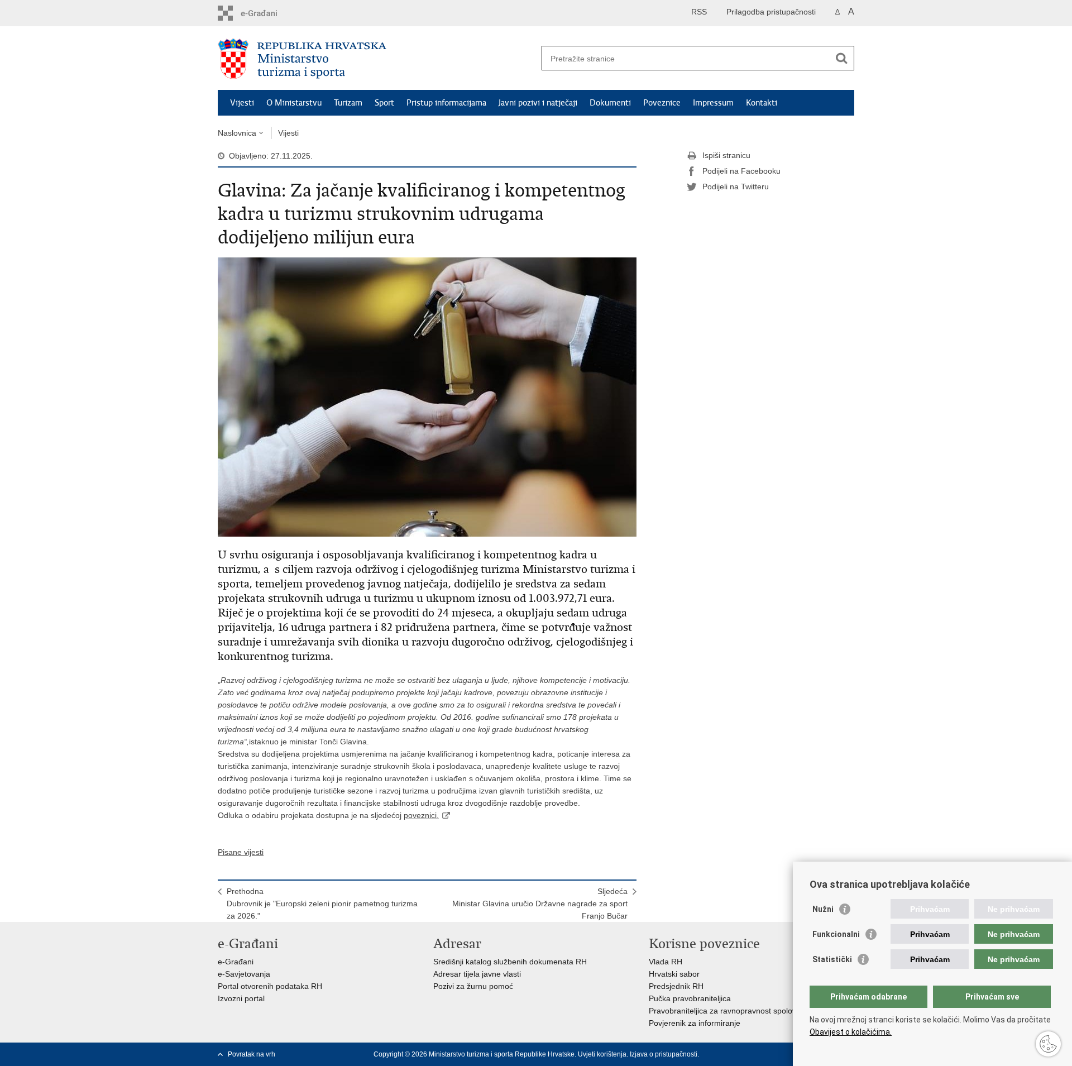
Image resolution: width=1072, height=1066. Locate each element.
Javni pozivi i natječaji (538, 103)
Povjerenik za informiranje (694, 1023)
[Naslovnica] (377, 59)
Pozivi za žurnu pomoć (473, 986)
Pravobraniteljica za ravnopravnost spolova (725, 1010)
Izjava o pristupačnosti (663, 1054)
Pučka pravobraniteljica (690, 998)
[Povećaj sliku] (427, 396)
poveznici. (421, 815)
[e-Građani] (265, 13)
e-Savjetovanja (244, 973)
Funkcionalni (836, 934)
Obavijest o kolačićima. (851, 1031)
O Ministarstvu (294, 103)
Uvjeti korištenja (602, 1054)
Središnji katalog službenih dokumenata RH (510, 961)
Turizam (348, 103)
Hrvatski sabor (674, 973)
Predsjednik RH (676, 986)
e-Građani (235, 961)
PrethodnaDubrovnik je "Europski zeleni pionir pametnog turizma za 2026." (322, 903)
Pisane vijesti (241, 852)
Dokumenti (610, 103)
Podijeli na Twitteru (735, 186)
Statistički (832, 959)
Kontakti (761, 103)
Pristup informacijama (446, 103)
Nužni (823, 909)
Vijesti (242, 103)
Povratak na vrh (251, 1054)
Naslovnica (237, 132)
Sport (384, 103)
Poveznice (662, 103)
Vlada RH (665, 961)
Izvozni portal (241, 998)
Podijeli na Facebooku (741, 170)
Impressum (713, 103)
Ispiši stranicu (726, 155)
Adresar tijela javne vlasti (477, 973)
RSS (699, 11)
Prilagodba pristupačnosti (771, 11)
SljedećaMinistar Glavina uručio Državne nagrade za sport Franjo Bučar (540, 903)
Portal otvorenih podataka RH (270, 986)
